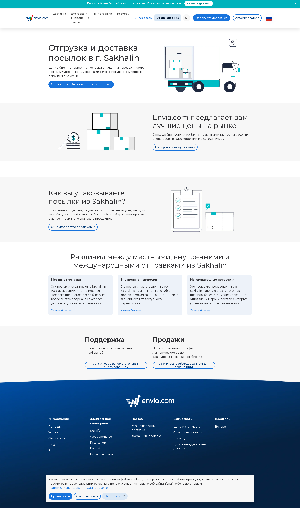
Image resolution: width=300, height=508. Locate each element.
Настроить (113, 496)
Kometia (96, 448)
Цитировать (143, 17)
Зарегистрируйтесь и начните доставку (81, 84)
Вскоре (220, 426)
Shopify (95, 430)
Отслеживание (167, 17)
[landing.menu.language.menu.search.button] (186, 17)
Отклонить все (87, 496)
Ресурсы (123, 13)
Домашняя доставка (147, 436)
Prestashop (98, 442)
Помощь (54, 426)
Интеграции (103, 13)
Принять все (60, 496)
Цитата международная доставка (190, 446)
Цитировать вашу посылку (175, 147)
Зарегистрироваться (212, 18)
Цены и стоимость (186, 426)
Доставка (59, 13)
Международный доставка (144, 428)
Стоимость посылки (188, 432)
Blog (51, 444)
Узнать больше (61, 310)
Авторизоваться (247, 18)
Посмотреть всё (101, 454)
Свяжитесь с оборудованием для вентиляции (183, 365)
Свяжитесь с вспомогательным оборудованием (116, 365)
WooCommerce (101, 436)
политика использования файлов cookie (78, 487)
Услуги (53, 432)
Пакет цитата (182, 438)
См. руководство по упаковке (73, 227)
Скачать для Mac (198, 3)
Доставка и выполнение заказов (80, 18)
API (50, 450)
